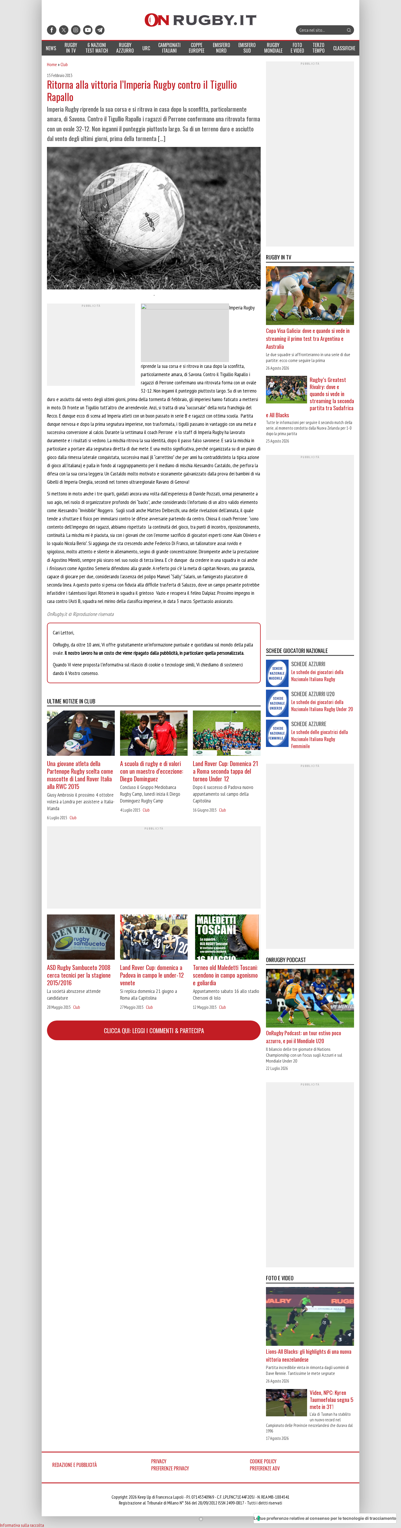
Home (52, 64)
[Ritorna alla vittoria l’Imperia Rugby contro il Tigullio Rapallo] (154, 219)
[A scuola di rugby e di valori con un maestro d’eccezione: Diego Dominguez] (154, 734)
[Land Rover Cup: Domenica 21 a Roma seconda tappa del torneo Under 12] (227, 734)
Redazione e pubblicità (74, 1464)
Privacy (158, 1461)
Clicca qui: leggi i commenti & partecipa (154, 1030)
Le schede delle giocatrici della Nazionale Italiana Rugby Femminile (319, 739)
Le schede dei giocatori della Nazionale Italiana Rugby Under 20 (322, 705)
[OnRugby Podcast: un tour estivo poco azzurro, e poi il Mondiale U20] (310, 999)
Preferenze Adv (265, 1468)
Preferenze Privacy (170, 1468)
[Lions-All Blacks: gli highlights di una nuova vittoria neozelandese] (310, 1317)
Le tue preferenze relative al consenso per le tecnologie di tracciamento (325, 1518)
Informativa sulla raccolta (22, 1525)
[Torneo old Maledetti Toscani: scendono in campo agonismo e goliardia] (227, 937)
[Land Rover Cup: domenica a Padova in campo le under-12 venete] (154, 937)
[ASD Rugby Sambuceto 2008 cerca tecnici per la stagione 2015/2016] (81, 937)
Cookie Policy (263, 1461)
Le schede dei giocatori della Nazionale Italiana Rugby (317, 675)
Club (64, 64)
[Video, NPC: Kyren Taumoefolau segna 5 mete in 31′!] (286, 1403)
